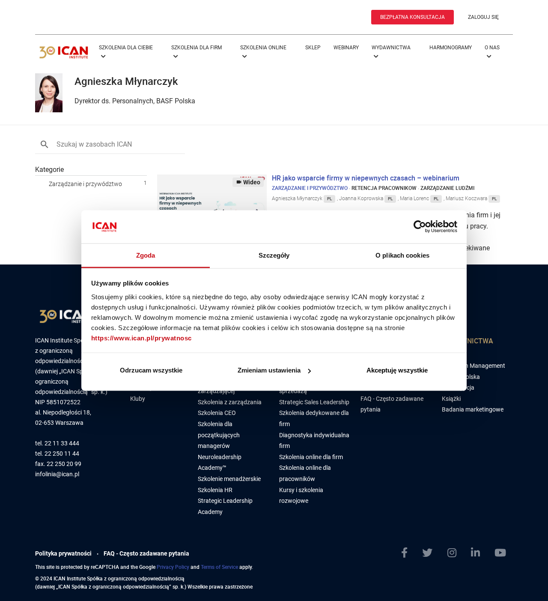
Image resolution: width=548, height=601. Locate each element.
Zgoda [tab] (145, 254)
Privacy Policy (173, 566)
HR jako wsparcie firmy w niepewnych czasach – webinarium (365, 178)
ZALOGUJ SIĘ (483, 17)
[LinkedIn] (479, 553)
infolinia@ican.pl (57, 474)
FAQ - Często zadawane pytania (146, 553)
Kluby (137, 398)
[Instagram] (455, 553)
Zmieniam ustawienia (269, 370)
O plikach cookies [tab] (402, 254)
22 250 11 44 (62, 453)
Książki (451, 398)
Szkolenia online (263, 48)
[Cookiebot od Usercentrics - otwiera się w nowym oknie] (419, 226)
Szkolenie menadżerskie (229, 478)
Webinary (346, 48)
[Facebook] (407, 553)
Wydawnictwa (391, 48)
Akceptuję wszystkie (397, 370)
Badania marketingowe (472, 409)
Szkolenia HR (215, 490)
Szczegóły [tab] (274, 254)
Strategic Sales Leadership (314, 402)
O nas (492, 48)
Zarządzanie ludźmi (447, 187)
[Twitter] (430, 553)
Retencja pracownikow (384, 187)
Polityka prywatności (63, 553)
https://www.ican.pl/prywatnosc (141, 337)
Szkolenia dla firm (196, 48)
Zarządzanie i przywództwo (85, 183)
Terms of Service (219, 566)
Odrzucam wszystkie (151, 370)
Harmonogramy (450, 48)
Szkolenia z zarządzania (230, 402)
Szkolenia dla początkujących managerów (219, 435)
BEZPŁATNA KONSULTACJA (412, 17)
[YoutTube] (503, 553)
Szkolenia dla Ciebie (126, 48)
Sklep (313, 48)
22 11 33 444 (62, 443)
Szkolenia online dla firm (311, 457)
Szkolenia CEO (217, 412)
